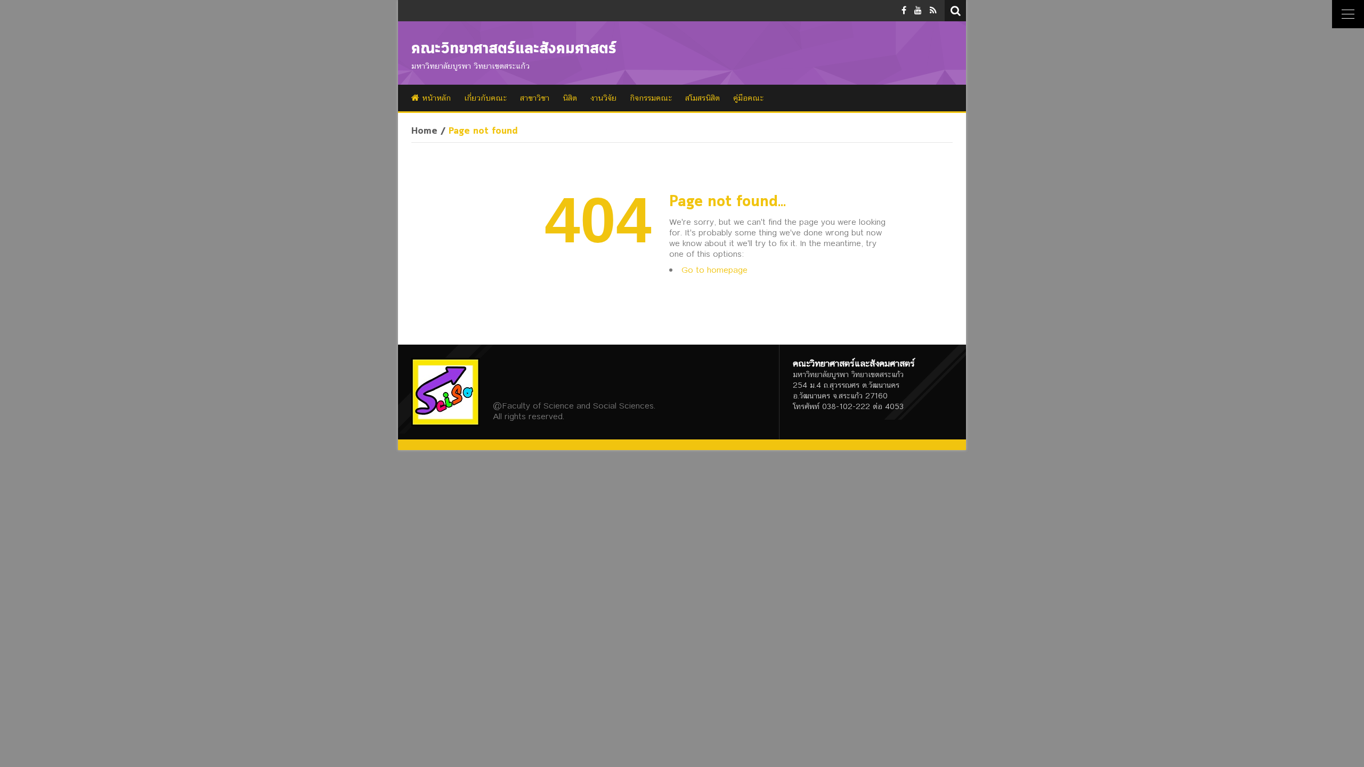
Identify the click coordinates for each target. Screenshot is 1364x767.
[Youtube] (918, 10)
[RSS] (933, 10)
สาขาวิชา (534, 98)
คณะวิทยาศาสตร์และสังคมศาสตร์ (513, 49)
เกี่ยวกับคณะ (485, 98)
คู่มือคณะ (748, 98)
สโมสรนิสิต (702, 98)
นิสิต (570, 98)
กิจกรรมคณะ (651, 98)
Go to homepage (714, 270)
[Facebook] (904, 10)
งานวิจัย (603, 98)
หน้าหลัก (435, 98)
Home (424, 131)
